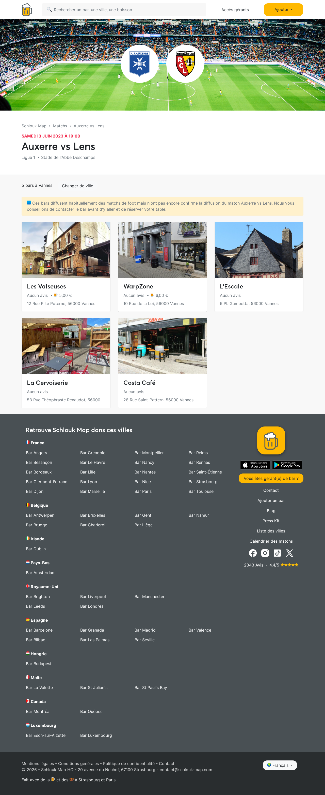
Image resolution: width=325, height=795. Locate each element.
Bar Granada (92, 630)
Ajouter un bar (271, 500)
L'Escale (231, 286)
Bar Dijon (34, 491)
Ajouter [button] (282, 9)
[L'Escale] (259, 250)
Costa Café (139, 382)
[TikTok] (277, 552)
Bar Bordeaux (39, 472)
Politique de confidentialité (129, 763)
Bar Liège (144, 524)
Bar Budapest (39, 663)
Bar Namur (199, 515)
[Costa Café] (162, 346)
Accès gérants (235, 9)
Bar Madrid (145, 630)
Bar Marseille (92, 491)
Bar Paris (143, 491)
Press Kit (271, 520)
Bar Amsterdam (41, 572)
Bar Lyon (88, 481)
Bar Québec (91, 711)
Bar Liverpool (93, 596)
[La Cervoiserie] (66, 346)
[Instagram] (265, 552)
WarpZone (138, 286)
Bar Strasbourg (203, 481)
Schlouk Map (34, 125)
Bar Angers (36, 452)
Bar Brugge (36, 524)
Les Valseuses (46, 286)
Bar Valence (200, 630)
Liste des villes (271, 530)
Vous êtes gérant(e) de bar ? (271, 478)
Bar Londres (91, 606)
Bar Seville (145, 639)
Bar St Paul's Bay (151, 687)
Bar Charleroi (92, 524)
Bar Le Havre (92, 462)
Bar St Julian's (93, 687)
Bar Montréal (38, 711)
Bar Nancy (144, 462)
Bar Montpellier (149, 452)
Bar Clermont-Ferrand (47, 481)
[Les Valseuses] (66, 250)
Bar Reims (198, 452)
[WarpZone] (162, 250)
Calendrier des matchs (271, 541)
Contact (271, 490)
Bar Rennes (199, 462)
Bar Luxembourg (96, 735)
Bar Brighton (38, 596)
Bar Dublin (36, 548)
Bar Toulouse (201, 491)
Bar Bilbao (35, 639)
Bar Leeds (35, 606)
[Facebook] (253, 552)
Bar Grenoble (92, 452)
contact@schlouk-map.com (186, 769)
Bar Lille (87, 472)
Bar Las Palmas (94, 639)
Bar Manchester (150, 596)
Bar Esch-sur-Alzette (46, 735)
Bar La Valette (39, 687)
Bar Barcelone (39, 630)
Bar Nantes (145, 472)
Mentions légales (38, 763)
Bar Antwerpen (40, 515)
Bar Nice (143, 481)
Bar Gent (143, 515)
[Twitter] (289, 552)
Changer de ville (77, 185)
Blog (271, 510)
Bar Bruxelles (92, 515)
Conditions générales (78, 763)
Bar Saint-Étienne (205, 472)
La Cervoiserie (47, 382)
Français (280, 765)
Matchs (60, 125)
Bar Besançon (39, 462)
